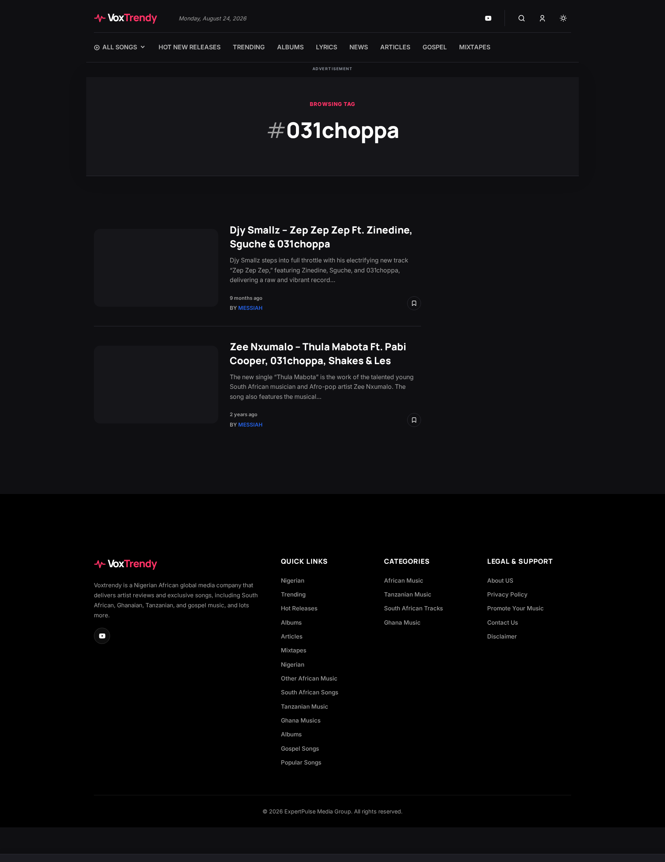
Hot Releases (299, 608)
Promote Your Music (515, 608)
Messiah (250, 308)
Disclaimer (502, 636)
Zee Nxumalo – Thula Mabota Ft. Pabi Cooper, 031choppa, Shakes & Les (318, 353)
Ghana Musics (301, 720)
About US (500, 580)
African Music (403, 580)
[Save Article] (414, 303)
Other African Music (309, 678)
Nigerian (292, 580)
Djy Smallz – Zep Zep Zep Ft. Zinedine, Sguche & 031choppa (321, 236)
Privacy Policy (507, 594)
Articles (291, 636)
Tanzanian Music (304, 706)
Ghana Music (402, 622)
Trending (293, 594)
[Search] (521, 18)
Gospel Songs (300, 748)
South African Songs (309, 692)
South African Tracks (413, 608)
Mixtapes (293, 650)
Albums (291, 622)
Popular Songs (301, 762)
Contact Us (502, 622)
